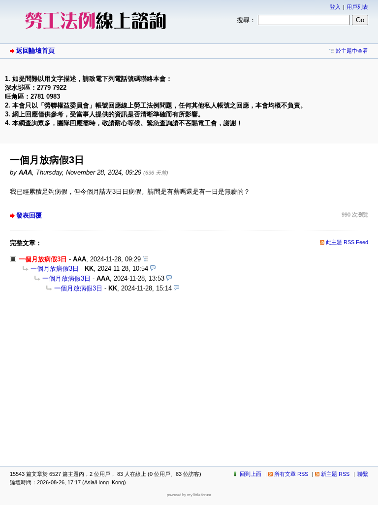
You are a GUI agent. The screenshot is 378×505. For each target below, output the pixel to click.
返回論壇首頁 (35, 50)
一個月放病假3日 (55, 268)
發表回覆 (29, 215)
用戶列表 (357, 7)
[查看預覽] (153, 268)
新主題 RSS (335, 474)
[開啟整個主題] (145, 259)
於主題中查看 (352, 51)
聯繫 (362, 474)
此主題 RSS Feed (347, 242)
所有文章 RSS (291, 474)
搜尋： (246, 20)
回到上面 (250, 474)
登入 (335, 7)
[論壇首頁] (96, 32)
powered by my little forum (189, 495)
